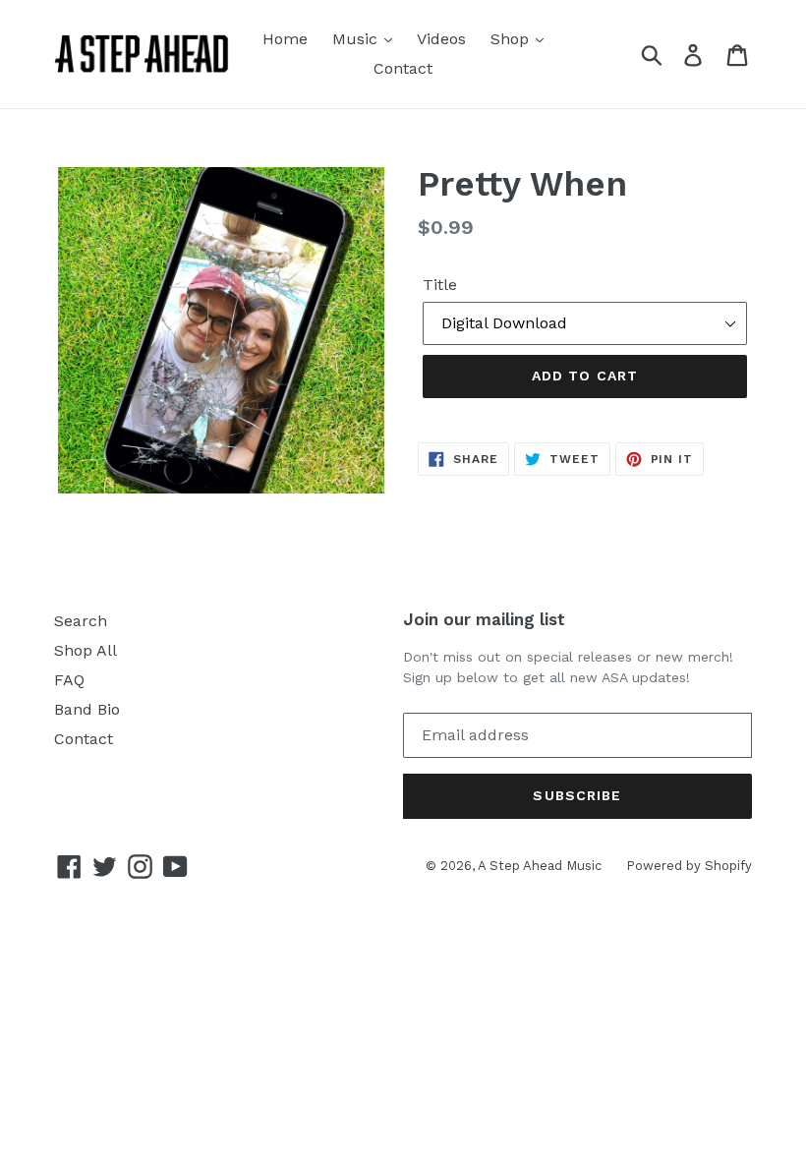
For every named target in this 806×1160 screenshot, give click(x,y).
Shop (512, 38)
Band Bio (87, 709)
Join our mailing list (484, 619)
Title (440, 284)
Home (285, 38)
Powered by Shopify (689, 865)
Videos (441, 38)
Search (80, 620)
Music (357, 38)
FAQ (69, 679)
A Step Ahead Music (540, 865)
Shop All (85, 650)
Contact (403, 68)
